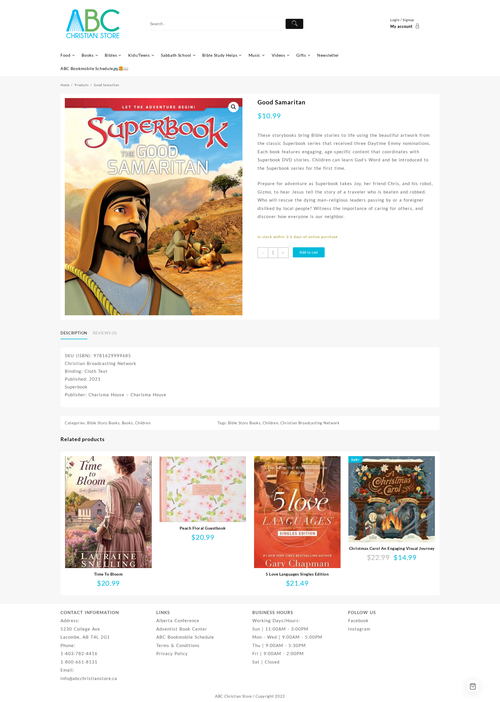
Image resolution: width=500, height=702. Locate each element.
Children (143, 423)
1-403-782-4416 (79, 653)
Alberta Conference (177, 620)
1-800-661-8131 (79, 661)
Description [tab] (73, 333)
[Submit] (294, 24)
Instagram (359, 628)
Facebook (358, 620)
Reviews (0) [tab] (105, 333)
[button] (233, 107)
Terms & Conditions (178, 645)
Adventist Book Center (181, 628)
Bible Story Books (103, 423)
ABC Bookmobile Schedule (185, 637)
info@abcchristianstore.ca (88, 678)
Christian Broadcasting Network (310, 423)
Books (127, 423)
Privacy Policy (172, 653)
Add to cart (308, 252)
